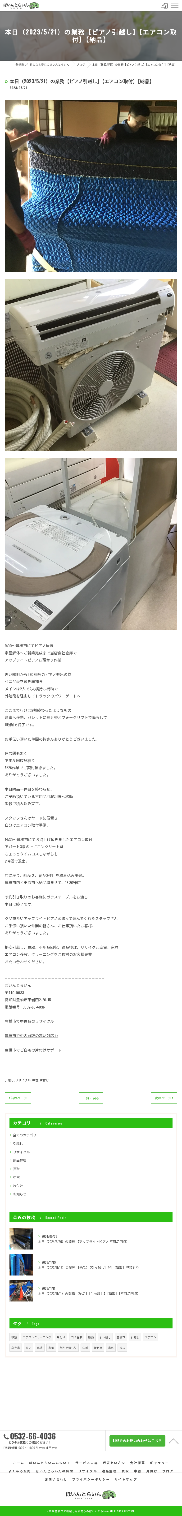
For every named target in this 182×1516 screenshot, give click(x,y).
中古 (35, 1080)
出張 (40, 1347)
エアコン (150, 1337)
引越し (9, 1080)
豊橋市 (121, 1337)
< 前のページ (18, 1097)
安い (28, 1347)
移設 (14, 1337)
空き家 (15, 1347)
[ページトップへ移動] (173, 1441)
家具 (111, 1347)
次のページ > (164, 1097)
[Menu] (174, 5)
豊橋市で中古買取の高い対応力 (31, 1035)
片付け (44, 1080)
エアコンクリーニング (37, 1337)
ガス (122, 1347)
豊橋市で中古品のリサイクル (29, 1021)
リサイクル (23, 1080)
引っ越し (105, 1337)
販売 (91, 1337)
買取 (16, 1168)
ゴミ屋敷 (76, 1337)
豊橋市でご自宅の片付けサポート (33, 1050)
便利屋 (98, 1347)
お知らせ (19, 1193)
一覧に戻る (91, 1097)
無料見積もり (68, 1347)
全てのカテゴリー (26, 1134)
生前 (85, 1347)
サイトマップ (126, 1479)
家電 (51, 1347)
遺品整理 (19, 1160)
